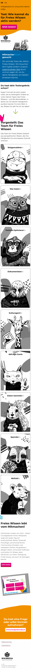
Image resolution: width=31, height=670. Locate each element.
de (2, 3)
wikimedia (7, 655)
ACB (14, 667)
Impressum (6, 645)
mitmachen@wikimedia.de (15, 630)
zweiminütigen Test (11, 69)
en (6, 3)
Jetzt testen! (9, 27)
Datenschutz (7, 642)
